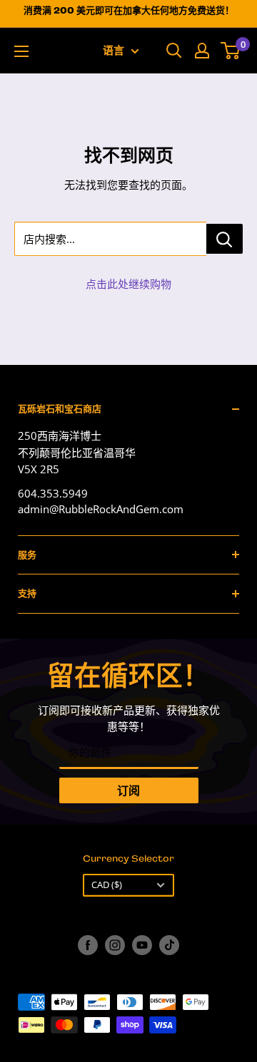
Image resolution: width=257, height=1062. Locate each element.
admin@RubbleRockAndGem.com (100, 509)
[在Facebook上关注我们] (88, 945)
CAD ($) (106, 884)
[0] (231, 50)
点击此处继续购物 (128, 284)
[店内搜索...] (224, 239)
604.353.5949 (53, 493)
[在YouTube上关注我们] (142, 945)
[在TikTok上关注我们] (169, 945)
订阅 (128, 790)
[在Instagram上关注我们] (115, 945)
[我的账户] (202, 50)
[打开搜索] (174, 50)
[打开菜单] (21, 51)
